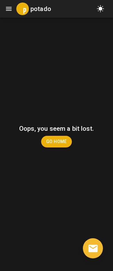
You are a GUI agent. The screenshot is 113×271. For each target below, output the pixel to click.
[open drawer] (8, 8)
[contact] (93, 248)
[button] (100, 8)
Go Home (56, 141)
